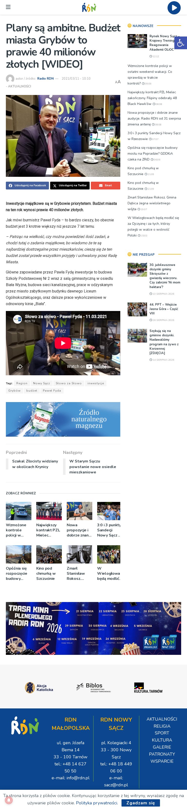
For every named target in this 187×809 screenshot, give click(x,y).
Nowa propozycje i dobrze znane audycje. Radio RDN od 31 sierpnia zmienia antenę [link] (79, 530)
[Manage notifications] (9, 800)
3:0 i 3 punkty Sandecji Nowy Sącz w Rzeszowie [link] (109, 530)
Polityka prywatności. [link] (97, 803)
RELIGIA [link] (162, 726)
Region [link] (22, 383)
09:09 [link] (147, 83)
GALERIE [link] (162, 747)
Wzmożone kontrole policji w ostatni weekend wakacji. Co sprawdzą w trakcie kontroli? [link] (17, 530)
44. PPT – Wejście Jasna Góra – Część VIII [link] (164, 309)
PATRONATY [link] (162, 754)
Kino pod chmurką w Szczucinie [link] (46, 573)
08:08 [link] (158, 104)
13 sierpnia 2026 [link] (163, 294)
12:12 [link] (155, 56)
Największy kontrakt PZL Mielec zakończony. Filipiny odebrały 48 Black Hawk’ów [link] (48, 530)
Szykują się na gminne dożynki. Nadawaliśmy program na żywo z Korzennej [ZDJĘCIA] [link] (164, 342)
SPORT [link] (162, 733)
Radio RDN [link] (45, 78)
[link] (180, 43)
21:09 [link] (150, 174)
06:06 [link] (156, 159)
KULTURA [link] (162, 740)
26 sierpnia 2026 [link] (163, 320)
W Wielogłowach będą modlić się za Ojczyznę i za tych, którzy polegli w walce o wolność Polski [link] (110, 573)
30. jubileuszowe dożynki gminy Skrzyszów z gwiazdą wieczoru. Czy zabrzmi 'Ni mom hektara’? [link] (165, 276)
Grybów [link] (14, 391)
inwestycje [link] (95, 383)
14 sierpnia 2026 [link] (163, 360)
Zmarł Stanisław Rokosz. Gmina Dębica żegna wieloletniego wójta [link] (79, 573)
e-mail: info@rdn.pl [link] (71, 778)
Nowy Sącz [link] (41, 383)
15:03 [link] (143, 235)
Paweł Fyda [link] (52, 391)
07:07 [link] (155, 139)
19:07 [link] (143, 209)
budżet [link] (31, 391)
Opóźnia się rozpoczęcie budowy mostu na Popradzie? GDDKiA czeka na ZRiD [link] (18, 573)
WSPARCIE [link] (162, 761)
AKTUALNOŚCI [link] (19, 86)
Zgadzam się (140, 803)
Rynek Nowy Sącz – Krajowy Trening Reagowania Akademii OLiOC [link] (165, 43)
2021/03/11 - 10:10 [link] (76, 78)
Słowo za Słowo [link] (69, 383)
